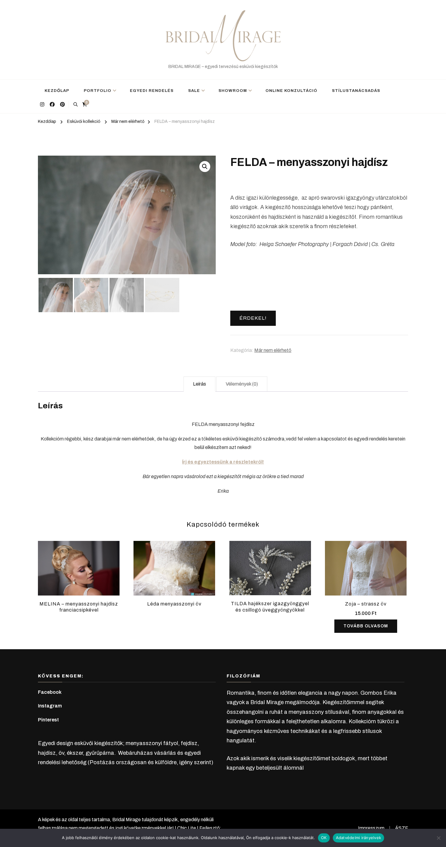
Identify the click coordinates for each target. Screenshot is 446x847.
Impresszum (371, 828)
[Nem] (438, 838)
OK (324, 837)
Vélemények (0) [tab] (242, 383)
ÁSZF (401, 828)
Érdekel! (253, 318)
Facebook (50, 692)
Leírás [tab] (199, 383)
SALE (194, 91)
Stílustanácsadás (356, 91)
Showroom (232, 91)
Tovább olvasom (365, 626)
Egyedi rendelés (152, 91)
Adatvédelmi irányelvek (358, 837)
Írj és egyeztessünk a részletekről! (223, 461)
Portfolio (97, 91)
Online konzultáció (291, 91)
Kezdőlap (57, 91)
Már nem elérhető (272, 350)
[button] (204, 166)
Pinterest (48, 719)
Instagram (50, 705)
